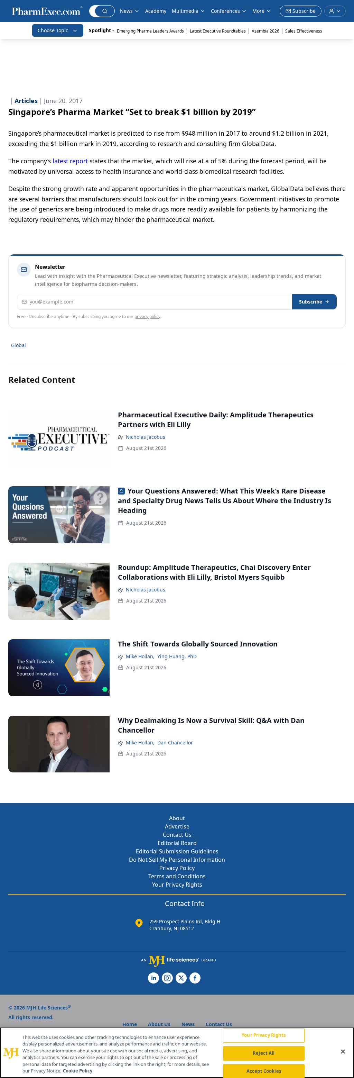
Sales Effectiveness (303, 31)
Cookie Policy (77, 1071)
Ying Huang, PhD (177, 656)
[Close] (343, 1051)
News (126, 11)
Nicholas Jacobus (145, 437)
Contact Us (177, 835)
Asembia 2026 (265, 31)
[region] (177, 1052)
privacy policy (147, 316)
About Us (159, 1024)
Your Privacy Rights (177, 884)
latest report (70, 161)
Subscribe (310, 301)
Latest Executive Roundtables (218, 31)
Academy (155, 11)
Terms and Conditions (177, 876)
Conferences (225, 11)
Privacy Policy (177, 868)
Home (129, 1024)
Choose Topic (53, 30)
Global (18, 345)
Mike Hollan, (140, 656)
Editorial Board (177, 843)
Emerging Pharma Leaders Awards (150, 31)
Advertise (177, 826)
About (177, 818)
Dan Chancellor (175, 742)
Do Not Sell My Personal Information (177, 859)
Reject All (263, 1053)
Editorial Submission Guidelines (177, 851)
